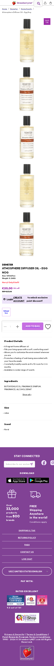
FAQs (27, 545)
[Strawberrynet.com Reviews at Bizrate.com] (15, 605)
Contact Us (27, 552)
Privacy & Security (14, 634)
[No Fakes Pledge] (42, 603)
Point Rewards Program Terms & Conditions (26, 637)
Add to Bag (33, 326)
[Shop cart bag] (50, 3)
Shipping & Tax (27, 530)
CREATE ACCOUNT (19, 299)
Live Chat (27, 559)
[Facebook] (44, 463)
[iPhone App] (16, 482)
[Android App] (38, 482)
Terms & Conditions (36, 634)
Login (9, 299)
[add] (17, 326)
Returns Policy (27, 538)
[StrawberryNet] (22, 3)
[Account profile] (45, 3)
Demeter (7, 264)
